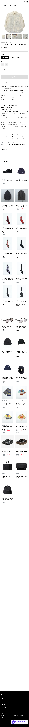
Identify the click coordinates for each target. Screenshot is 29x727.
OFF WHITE (5, 57)
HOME (2, 5)
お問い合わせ (3, 717)
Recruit (2, 713)
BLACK (12, 57)
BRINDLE (19, 57)
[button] (2, 20)
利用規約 (2, 715)
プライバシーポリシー (18, 713)
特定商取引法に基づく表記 (18, 715)
